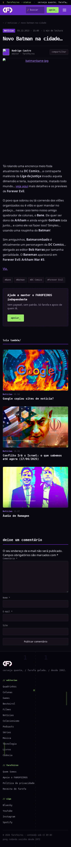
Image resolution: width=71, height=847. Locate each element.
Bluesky (7, 805)
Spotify (7, 822)
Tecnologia (10, 743)
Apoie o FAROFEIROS (15, 777)
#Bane (8, 280)
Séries (7, 732)
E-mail (7, 611)
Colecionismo (11, 721)
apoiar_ (16, 318)
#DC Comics (36, 280)
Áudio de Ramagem (16, 515)
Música (7, 738)
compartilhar (59, 52)
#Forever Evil (55, 280)
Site (5, 625)
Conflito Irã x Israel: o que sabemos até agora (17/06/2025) (32, 457)
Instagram (9, 816)
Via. (5, 269)
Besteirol (9, 703)
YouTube (7, 811)
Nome (6, 598)
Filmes (7, 709)
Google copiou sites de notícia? (28, 398)
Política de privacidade (18, 783)
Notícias (9, 30)
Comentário (10, 558)
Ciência (7, 755)
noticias (12, 23)
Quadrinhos (10, 686)
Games (6, 698)
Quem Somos (10, 771)
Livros (7, 749)
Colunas (7, 692)
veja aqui (22, 186)
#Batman (20, 280)
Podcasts (8, 726)
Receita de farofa (14, 789)
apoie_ (53, 10)
